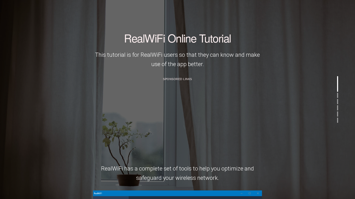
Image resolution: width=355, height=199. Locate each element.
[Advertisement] (177, 120)
